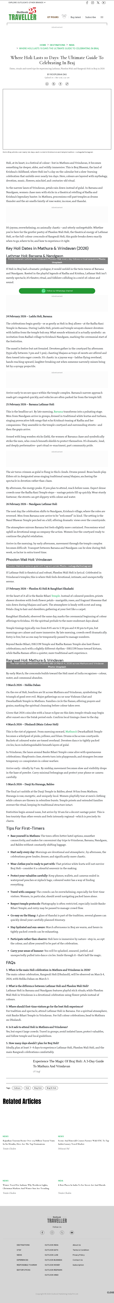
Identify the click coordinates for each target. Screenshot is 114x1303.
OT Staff (36, 1015)
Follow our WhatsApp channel (60, 234)
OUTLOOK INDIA (51, 1155)
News (5, 1058)
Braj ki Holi (51, 1031)
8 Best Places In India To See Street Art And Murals (81, 1085)
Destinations (57, 45)
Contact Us (78, 1170)
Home (43, 45)
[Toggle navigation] (101, 17)
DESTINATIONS (23, 1155)
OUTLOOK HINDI (51, 1185)
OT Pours (53, 17)
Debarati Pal (63, 1070)
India (71, 45)
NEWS (19, 1165)
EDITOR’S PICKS (23, 1180)
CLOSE (110, 1292)
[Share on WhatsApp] (46, 84)
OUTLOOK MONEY (52, 1175)
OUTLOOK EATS (51, 1160)
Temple (55, 539)
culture (17, 1031)
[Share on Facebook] (60, 84)
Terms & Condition (81, 1160)
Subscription (78, 1175)
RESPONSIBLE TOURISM (27, 1175)
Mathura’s (71, 675)
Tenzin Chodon (9, 1070)
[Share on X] (53, 84)
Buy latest (76, 17)
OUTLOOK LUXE (51, 1165)
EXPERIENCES (22, 1170)
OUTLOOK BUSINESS (53, 1170)
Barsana (58, 355)
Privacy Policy (79, 1165)
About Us (77, 1155)
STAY (19, 1160)
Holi (27, 1031)
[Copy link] (67, 84)
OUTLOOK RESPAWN (53, 1180)
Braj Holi (38, 1031)
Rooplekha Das (58, 74)
